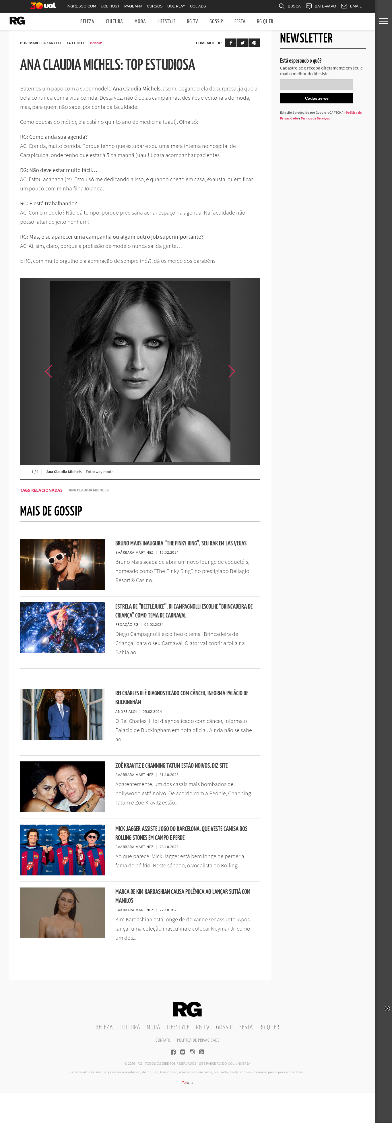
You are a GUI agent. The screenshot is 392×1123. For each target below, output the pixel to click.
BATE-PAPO (325, 6)
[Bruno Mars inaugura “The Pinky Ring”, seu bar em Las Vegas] (62, 588)
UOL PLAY (176, 6)
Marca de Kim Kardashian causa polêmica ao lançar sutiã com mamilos (183, 896)
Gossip (216, 21)
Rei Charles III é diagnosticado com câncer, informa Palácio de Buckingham (181, 698)
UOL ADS (198, 6)
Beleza (87, 21)
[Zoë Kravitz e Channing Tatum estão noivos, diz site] (62, 810)
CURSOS (155, 6)
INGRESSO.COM (81, 6)
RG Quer (265, 21)
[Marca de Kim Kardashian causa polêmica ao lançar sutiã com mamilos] (62, 936)
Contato (163, 1040)
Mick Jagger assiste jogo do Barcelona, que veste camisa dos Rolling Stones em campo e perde (181, 833)
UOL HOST (110, 6)
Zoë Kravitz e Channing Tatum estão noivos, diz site (171, 766)
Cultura (114, 21)
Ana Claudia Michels (89, 490)
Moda (140, 21)
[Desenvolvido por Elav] (187, 1084)
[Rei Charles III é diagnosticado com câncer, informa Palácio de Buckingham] (62, 738)
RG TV (192, 21)
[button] (245, 371)
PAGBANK (133, 6)
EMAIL (356, 6)
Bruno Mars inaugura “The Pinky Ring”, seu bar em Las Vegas (181, 543)
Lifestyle (167, 21)
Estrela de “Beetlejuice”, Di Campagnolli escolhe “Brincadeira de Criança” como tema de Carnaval (184, 611)
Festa (240, 21)
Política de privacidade (198, 1040)
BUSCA (294, 6)
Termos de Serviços (315, 118)
